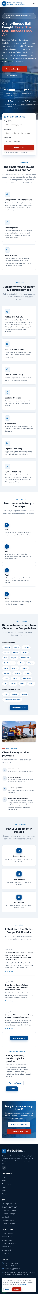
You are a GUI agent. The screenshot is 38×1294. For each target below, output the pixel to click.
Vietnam (14, 694)
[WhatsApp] (4, 1168)
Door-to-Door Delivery (9, 1210)
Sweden (27, 673)
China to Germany (8, 1233)
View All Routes (17, 707)
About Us (12, 1089)
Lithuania (17, 673)
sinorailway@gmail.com (12, 1269)
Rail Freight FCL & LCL (9, 1204)
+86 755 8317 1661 (11, 1265)
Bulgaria (30, 663)
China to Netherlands (9, 1243)
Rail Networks (6, 1184)
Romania (6, 673)
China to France (7, 1240)
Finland (15, 652)
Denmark (15, 678)
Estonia (14, 668)
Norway (13, 683)
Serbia (22, 683)
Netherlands (25, 658)
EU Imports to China (8, 1223)
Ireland (21, 663)
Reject (7, 1289)
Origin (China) (8, 121)
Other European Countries (12, 699)
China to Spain (6, 1250)
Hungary (26, 647)
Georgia (24, 694)
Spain (6, 668)
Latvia (6, 678)
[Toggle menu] (34, 3)
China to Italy (6, 1247)
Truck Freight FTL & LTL (9, 1207)
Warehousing (6, 1217)
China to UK (6, 1253)
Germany (7, 647)
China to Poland (7, 1237)
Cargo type (7, 137)
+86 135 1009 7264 (11, 1263)
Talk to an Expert (12, 75)
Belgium (13, 658)
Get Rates (17, 147)
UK (5, 683)
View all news (18, 1038)
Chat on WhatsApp (20, 1131)
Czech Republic (9, 663)
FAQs (3, 1187)
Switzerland (27, 678)
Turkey (31, 683)
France (25, 652)
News (4, 1190)
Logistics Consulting (8, 1220)
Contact (4, 1194)
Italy (5, 658)
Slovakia (24, 668)
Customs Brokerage (8, 1213)
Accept (16, 1289)
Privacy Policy (22, 1284)
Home (4, 1177)
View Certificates (15, 1083)
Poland (16, 647)
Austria (6, 652)
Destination (7, 129)
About (4, 1180)
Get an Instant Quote (13, 69)
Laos (5, 694)
